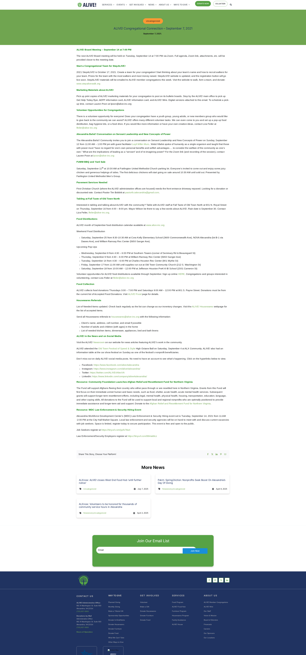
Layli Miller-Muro (140, 144)
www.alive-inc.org (155, 225)
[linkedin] (227, 580)
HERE (181, 274)
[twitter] (221, 580)
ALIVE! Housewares (202, 306)
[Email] (225, 454)
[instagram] (215, 580)
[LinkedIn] (216, 454)
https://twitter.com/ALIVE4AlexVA (107, 372)
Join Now (195, 551)
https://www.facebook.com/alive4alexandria (116, 365)
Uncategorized (153, 21)
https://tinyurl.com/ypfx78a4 (115, 430)
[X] (212, 454)
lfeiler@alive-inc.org (86, 128)
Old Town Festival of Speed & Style (116, 348)
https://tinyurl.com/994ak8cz (142, 436)
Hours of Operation (84, 632)
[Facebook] (208, 454)
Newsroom (99, 342)
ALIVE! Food (135, 294)
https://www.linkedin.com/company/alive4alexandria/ (119, 376)
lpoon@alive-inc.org (103, 155)
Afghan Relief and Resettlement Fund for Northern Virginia (180, 403)
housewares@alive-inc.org (125, 316)
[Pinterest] (221, 454)
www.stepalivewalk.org (88, 83)
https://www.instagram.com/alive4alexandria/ (117, 369)
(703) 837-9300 (82, 611)
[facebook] (209, 580)
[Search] (231, 5)
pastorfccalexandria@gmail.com (142, 192)
